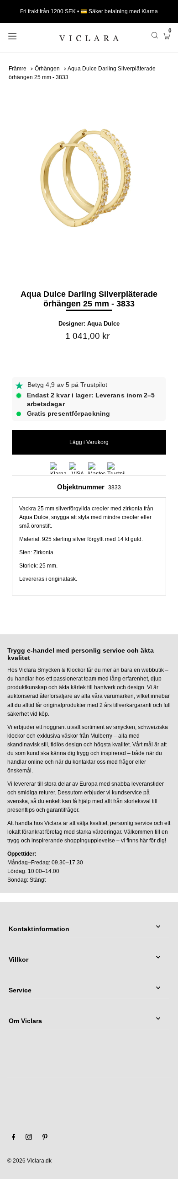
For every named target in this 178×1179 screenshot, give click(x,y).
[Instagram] (29, 1138)
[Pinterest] (44, 1138)
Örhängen (47, 68)
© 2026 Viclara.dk (29, 1161)
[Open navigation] (23, 35)
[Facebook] (14, 1138)
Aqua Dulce (103, 323)
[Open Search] (155, 35)
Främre (17, 68)
